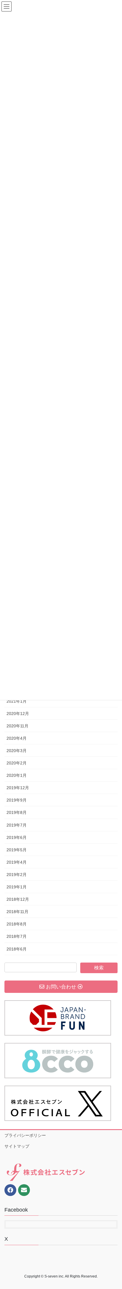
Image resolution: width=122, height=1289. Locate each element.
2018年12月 (18, 899)
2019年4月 (17, 862)
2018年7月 (17, 936)
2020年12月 (18, 713)
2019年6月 (17, 837)
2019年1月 (17, 887)
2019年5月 (17, 849)
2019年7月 (17, 825)
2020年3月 (17, 750)
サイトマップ (16, 1146)
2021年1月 (17, 701)
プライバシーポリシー (25, 1135)
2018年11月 (17, 911)
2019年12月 (18, 787)
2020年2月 (17, 763)
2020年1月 (17, 775)
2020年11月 (17, 726)
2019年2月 (17, 874)
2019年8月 (17, 812)
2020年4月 (17, 738)
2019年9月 (17, 800)
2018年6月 (17, 949)
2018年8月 (17, 924)
